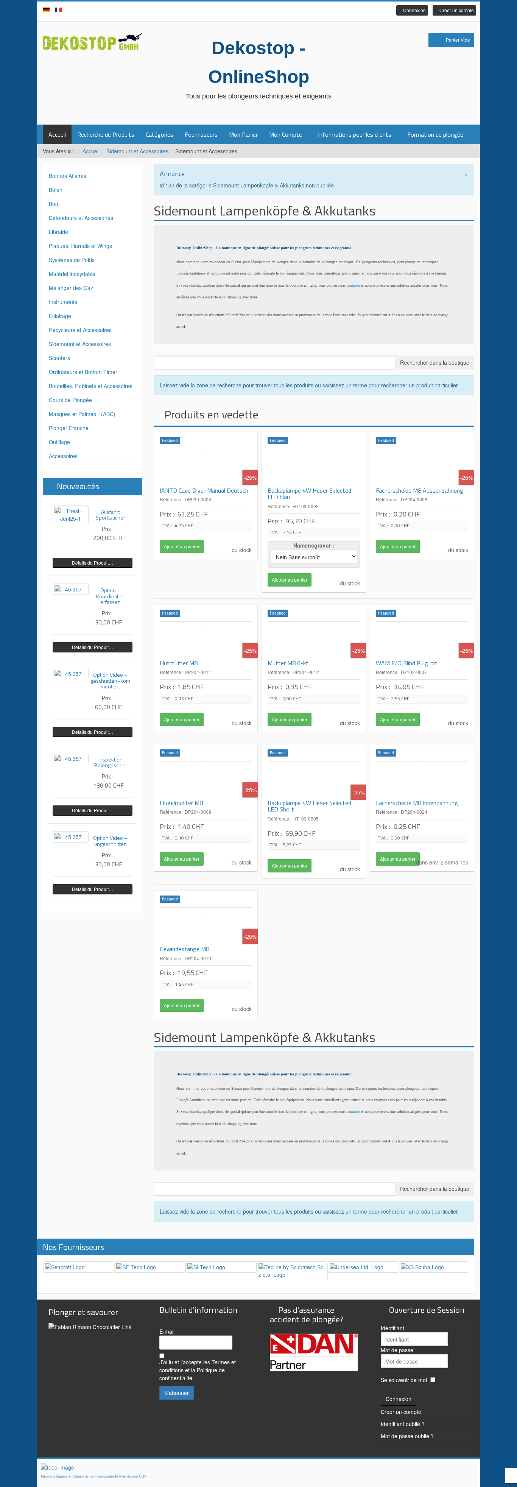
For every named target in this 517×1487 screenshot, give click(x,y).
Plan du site (128, 1476)
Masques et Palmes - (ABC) (82, 414)
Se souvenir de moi (404, 1380)
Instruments (63, 302)
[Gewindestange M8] (206, 927)
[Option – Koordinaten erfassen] (71, 589)
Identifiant (392, 1328)
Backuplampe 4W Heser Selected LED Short (309, 806)
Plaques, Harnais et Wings (80, 246)
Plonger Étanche (69, 428)
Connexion (398, 1399)
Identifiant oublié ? (403, 1424)
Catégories (159, 134)
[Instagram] (270, 11)
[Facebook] (247, 11)
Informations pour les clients (354, 134)
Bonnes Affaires (67, 175)
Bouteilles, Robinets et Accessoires (90, 386)
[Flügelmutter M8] (206, 780)
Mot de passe (397, 1350)
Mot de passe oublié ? (407, 1436)
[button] (412, 10)
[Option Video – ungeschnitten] (71, 837)
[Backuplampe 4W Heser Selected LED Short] (314, 780)
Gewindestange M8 (184, 948)
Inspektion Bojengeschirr (110, 762)
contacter (353, 285)
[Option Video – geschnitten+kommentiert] (71, 673)
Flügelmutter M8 (181, 802)
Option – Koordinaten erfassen (110, 596)
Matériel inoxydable (72, 274)
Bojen (55, 189)
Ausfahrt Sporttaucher (110, 514)
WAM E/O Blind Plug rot (407, 663)
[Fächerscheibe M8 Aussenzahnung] (422, 468)
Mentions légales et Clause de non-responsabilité (79, 1476)
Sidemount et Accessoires (137, 151)
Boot (54, 204)
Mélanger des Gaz (71, 288)
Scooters (59, 358)
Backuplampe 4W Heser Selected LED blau (309, 494)
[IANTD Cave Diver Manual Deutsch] (206, 468)
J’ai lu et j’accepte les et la (197, 1370)
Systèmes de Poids (72, 260)
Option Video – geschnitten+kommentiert (110, 680)
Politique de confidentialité (192, 1374)
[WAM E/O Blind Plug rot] (422, 641)
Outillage (59, 442)
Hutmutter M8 (179, 663)
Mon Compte (285, 134)
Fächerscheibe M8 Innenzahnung (417, 802)
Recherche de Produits (105, 134)
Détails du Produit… (92, 562)
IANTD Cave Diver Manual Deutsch (204, 490)
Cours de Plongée (70, 400)
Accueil (57, 134)
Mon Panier (243, 134)
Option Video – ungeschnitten (110, 840)
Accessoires (63, 456)
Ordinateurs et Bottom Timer (83, 372)
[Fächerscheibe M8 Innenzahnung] (422, 780)
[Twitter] (258, 11)
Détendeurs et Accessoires (81, 218)
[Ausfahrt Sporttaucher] (71, 514)
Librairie (58, 232)
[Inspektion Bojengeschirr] (71, 758)
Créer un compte (401, 1411)
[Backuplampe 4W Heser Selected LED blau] (314, 468)
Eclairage (60, 316)
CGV (142, 1476)
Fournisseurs (201, 134)
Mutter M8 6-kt (288, 663)
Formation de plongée (435, 134)
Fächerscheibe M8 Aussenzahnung (419, 490)
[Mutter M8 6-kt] (314, 641)
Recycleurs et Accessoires (80, 330)
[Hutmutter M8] (206, 641)
